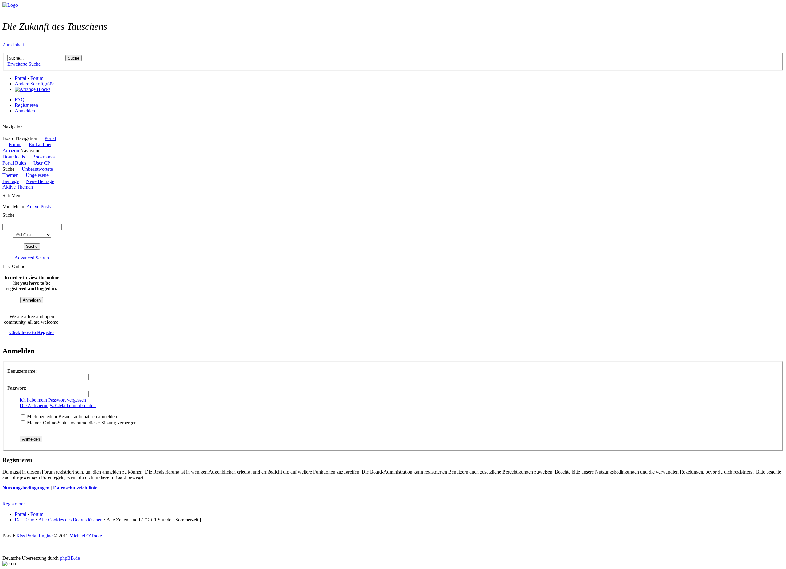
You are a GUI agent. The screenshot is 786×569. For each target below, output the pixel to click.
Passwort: (16, 388)
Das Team (24, 519)
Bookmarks (43, 156)
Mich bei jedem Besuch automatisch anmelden (71, 416)
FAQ (20, 99)
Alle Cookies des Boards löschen (70, 519)
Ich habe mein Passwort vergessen (53, 400)
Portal (20, 78)
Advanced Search (31, 257)
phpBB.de (70, 558)
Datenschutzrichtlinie (75, 487)
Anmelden (25, 110)
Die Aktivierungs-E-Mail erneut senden (58, 405)
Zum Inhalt (13, 44)
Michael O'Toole (85, 535)
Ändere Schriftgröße (34, 83)
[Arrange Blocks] (32, 89)
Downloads (13, 156)
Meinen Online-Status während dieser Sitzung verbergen (81, 422)
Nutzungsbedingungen (25, 487)
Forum (36, 78)
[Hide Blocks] (4, 121)
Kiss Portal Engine (34, 535)
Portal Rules (14, 163)
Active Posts (38, 206)
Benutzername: (22, 371)
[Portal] (10, 5)
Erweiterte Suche (24, 64)
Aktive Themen (17, 186)
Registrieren (26, 105)
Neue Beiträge (40, 181)
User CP (41, 163)
